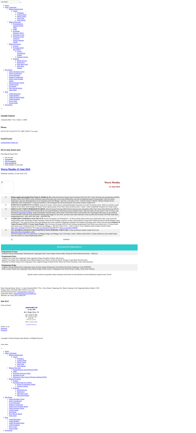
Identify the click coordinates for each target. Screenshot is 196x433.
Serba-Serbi (8, 163)
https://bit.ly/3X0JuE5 (18, 228)
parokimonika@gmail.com (9, 142)
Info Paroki (8, 161)
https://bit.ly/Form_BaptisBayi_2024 (23, 232)
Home (7, 159)
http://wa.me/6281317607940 (45, 228)
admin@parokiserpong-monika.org (25, 293)
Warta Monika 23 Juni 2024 (15, 169)
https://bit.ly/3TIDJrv (26, 213)
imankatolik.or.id (31, 307)
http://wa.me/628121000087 (69, 228)
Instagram (4, 328)
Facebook (4, 330)
